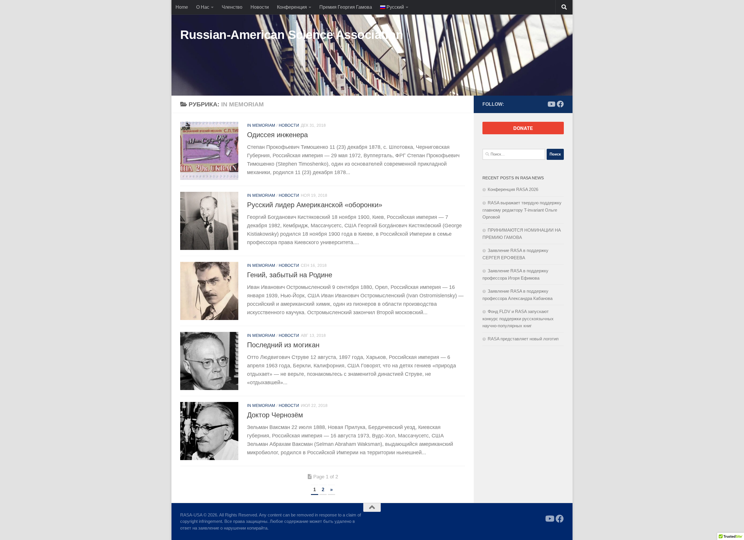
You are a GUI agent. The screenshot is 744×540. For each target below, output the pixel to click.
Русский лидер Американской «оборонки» (314, 205)
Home (182, 7)
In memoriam (261, 125)
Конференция (292, 7)
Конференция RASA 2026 (513, 189)
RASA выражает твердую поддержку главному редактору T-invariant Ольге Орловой (521, 209)
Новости (260, 7)
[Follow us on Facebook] (560, 104)
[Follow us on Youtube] (551, 104)
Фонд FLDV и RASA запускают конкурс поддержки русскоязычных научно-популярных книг (518, 318)
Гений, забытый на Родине (289, 275)
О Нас (202, 7)
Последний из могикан (283, 345)
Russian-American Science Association (291, 35)
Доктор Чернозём (275, 415)
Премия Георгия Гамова (345, 7)
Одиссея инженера (277, 135)
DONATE (523, 128)
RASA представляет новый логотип (523, 338)
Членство (232, 7)
